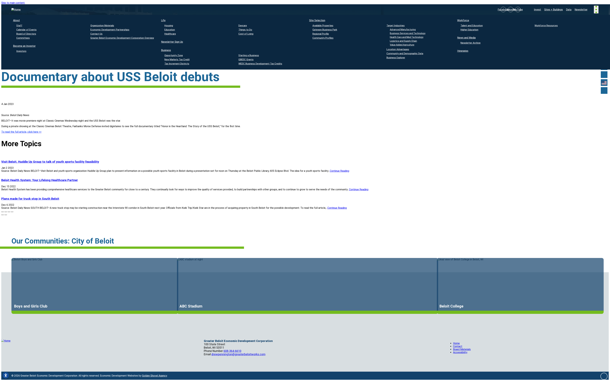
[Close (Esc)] (2, 211)
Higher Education (469, 29)
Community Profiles (322, 38)
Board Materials (462, 349)
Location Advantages (397, 49)
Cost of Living (245, 33)
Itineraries (462, 50)
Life (163, 20)
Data (568, 9)
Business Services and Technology (407, 33)
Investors (21, 51)
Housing (168, 25)
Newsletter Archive (471, 42)
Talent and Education (472, 25)
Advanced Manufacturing (403, 29)
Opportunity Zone (173, 55)
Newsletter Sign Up (172, 41)
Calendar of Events (26, 29)
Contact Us (96, 33)
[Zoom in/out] (12, 211)
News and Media (466, 37)
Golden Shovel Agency (154, 375)
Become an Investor (24, 45)
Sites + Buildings (553, 9)
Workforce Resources (546, 25)
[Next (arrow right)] (5, 214)
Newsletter (581, 9)
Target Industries (395, 25)
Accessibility (460, 352)
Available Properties (322, 25)
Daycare (242, 25)
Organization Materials (102, 25)
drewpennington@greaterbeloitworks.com (238, 354)
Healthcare (170, 33)
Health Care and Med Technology (406, 37)
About (16, 20)
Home (456, 343)
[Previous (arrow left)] (2, 214)
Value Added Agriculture (402, 44)
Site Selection (317, 20)
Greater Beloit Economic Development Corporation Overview (122, 38)
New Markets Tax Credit (177, 59)
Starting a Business (248, 55)
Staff (19, 25)
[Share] (5, 211)
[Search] (604, 74)
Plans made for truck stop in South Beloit (30, 199)
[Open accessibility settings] (6, 375)
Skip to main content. (13, 2)
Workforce (463, 20)
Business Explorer (395, 57)
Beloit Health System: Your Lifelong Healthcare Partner (39, 180)
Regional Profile (320, 33)
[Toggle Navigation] (596, 9)
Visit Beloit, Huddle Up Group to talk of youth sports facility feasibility (50, 162)
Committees (23, 38)
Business (166, 50)
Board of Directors (26, 33)
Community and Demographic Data (404, 53)
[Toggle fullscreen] (9, 211)
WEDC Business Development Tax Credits (260, 63)
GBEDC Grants (246, 59)
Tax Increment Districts (176, 63)
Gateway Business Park (324, 29)
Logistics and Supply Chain (403, 41)
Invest (537, 9)
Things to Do (245, 29)
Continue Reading (339, 170)
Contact (457, 346)
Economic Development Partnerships (109, 29)
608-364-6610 (232, 351)
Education (169, 29)
